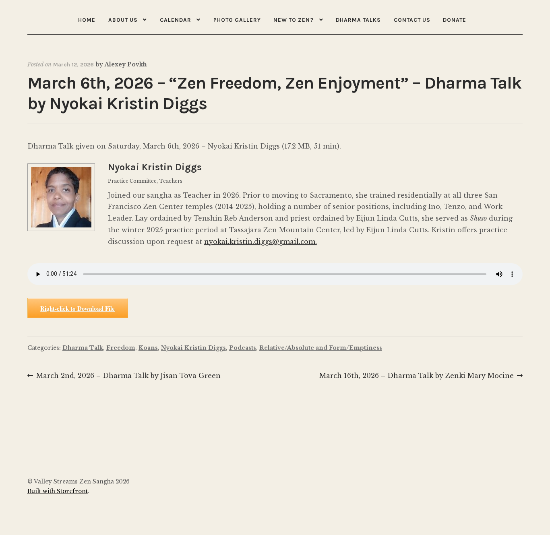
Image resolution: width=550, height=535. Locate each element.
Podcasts (242, 347)
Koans (148, 347)
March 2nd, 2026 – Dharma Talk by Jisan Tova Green (128, 376)
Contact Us (412, 20)
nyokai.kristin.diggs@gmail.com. (260, 242)
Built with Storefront (57, 491)
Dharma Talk (82, 347)
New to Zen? (293, 20)
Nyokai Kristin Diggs (193, 347)
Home (86, 20)
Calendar (175, 20)
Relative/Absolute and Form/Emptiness (320, 347)
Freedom (120, 347)
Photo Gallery (237, 20)
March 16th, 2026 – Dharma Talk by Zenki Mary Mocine (416, 376)
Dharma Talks (358, 20)
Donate (454, 20)
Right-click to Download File (77, 308)
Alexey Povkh (126, 64)
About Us (123, 20)
